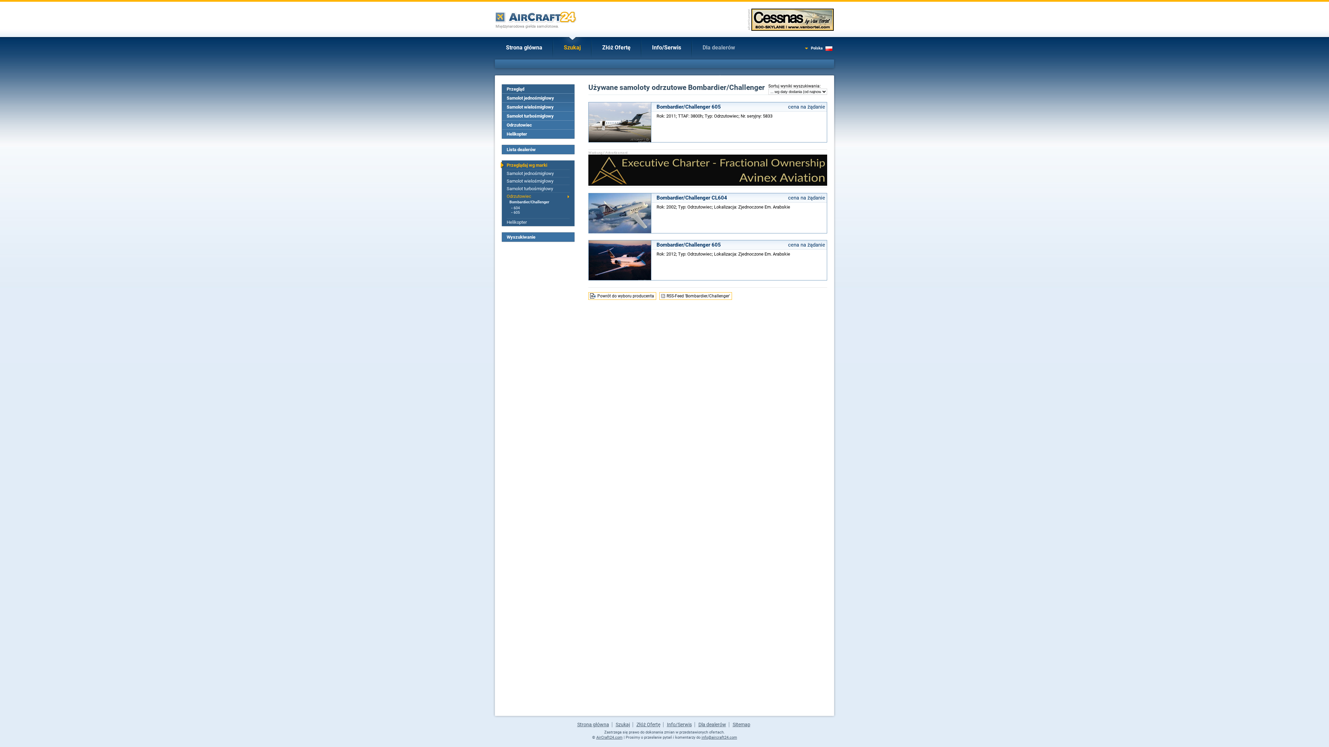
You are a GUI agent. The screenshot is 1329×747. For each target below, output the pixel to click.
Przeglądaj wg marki (527, 165)
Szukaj (572, 47)
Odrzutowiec (519, 125)
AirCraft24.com (609, 737)
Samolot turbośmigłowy (530, 116)
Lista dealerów (521, 149)
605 (517, 212)
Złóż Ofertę (616, 47)
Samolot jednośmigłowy (530, 98)
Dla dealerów (719, 47)
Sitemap (741, 724)
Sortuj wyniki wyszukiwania (794, 86)
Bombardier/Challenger (529, 202)
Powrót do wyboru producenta (625, 296)
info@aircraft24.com (719, 737)
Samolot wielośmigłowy (530, 107)
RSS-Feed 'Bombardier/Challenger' (698, 296)
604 (517, 208)
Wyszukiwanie (521, 237)
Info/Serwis (666, 47)
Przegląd (515, 89)
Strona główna (524, 47)
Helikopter (517, 134)
